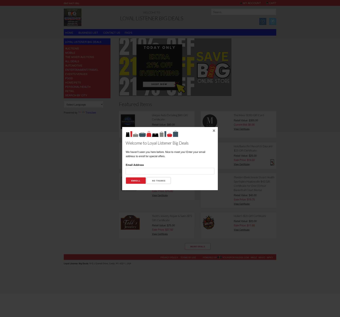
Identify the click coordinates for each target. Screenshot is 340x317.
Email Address (135, 165)
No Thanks (158, 180)
